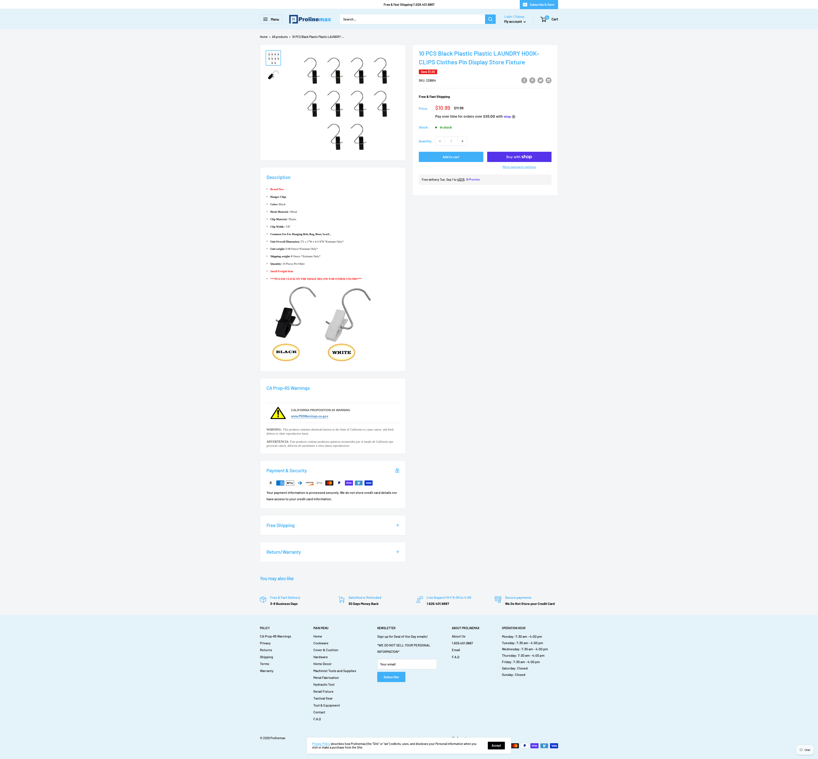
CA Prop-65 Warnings (275, 636)
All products (280, 37)
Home (264, 37)
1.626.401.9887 (462, 643)
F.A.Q (317, 719)
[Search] (490, 19)
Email (456, 650)
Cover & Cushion (325, 650)
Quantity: (426, 141)
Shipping (266, 657)
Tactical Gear (323, 698)
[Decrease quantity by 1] (439, 141)
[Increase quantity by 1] (462, 141)
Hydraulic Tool (323, 684)
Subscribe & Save (542, 4)
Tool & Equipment (326, 705)
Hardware (320, 657)
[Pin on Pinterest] (532, 80)
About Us (458, 636)
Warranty (267, 671)
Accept (496, 745)
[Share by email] (549, 80)
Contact (319, 712)
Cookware (320, 643)
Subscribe (391, 677)
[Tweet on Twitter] (540, 80)
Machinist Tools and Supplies (334, 671)
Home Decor (322, 664)
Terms (264, 664)
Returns (266, 650)
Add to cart (451, 157)
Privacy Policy (321, 744)
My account (513, 21)
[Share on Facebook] (524, 80)
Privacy (265, 643)
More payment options (519, 167)
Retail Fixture (323, 691)
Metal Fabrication (326, 677)
